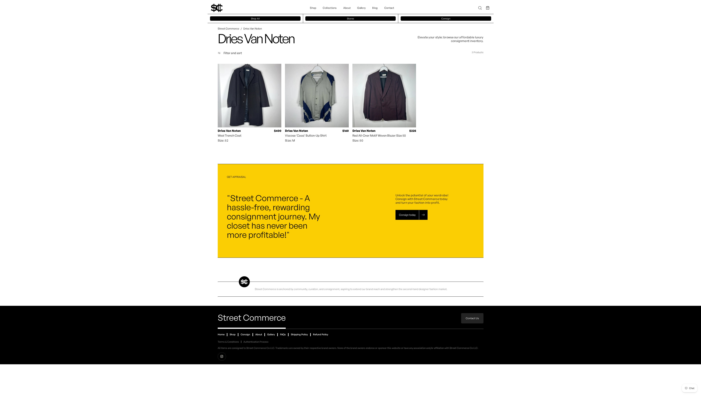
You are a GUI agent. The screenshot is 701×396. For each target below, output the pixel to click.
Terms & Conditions (228, 341)
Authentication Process (255, 341)
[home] (217, 8)
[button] (488, 8)
